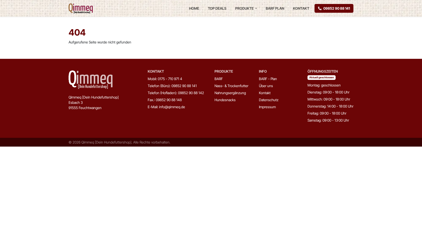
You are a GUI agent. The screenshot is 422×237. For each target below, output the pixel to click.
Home (194, 8)
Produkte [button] (244, 8)
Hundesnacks (225, 100)
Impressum (267, 107)
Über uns (266, 86)
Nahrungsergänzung (230, 93)
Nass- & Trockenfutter (231, 86)
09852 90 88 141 (336, 8)
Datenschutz (268, 100)
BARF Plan (275, 8)
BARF (219, 79)
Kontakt (301, 8)
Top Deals (217, 8)
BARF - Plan (268, 79)
